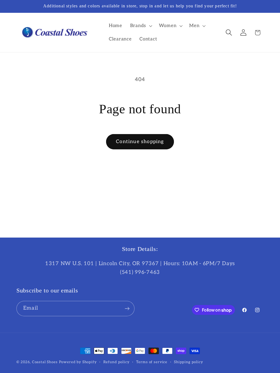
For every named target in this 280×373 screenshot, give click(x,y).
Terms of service (151, 362)
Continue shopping (140, 141)
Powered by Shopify (78, 362)
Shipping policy (188, 362)
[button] (140, 25)
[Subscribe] (127, 308)
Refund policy (116, 362)
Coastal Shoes (45, 362)
